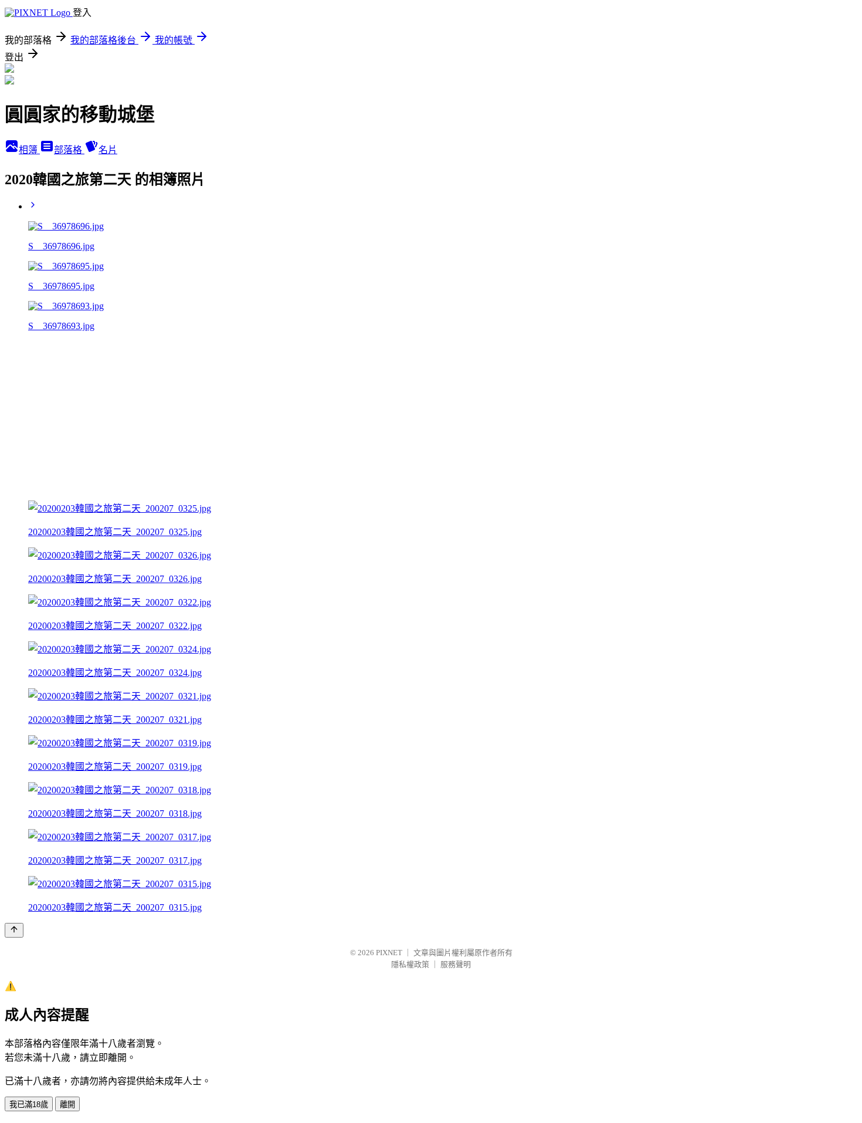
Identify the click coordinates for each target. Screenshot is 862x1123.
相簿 (29, 150)
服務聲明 (455, 964)
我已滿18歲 (28, 1104)
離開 (67, 1104)
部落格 (69, 150)
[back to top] (14, 930)
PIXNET (389, 952)
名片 (108, 150)
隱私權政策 (410, 964)
